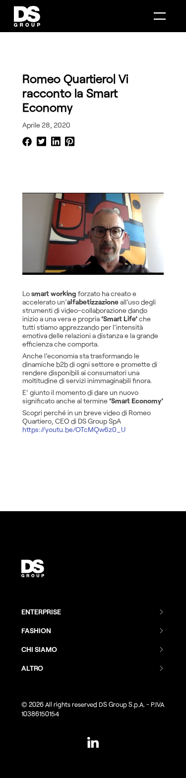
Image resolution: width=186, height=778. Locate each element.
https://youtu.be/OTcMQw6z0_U (73, 429)
